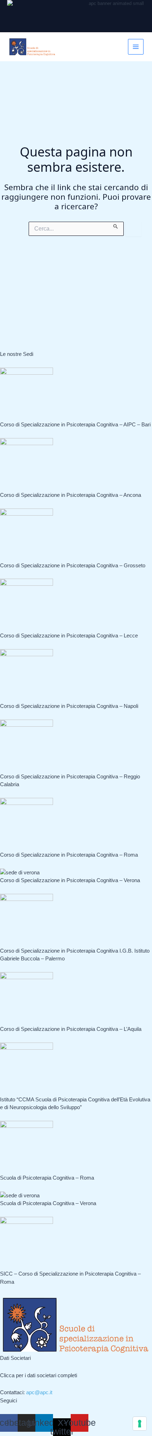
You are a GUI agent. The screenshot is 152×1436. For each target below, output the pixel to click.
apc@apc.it (39, 1392)
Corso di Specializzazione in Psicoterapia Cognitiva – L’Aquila (70, 1029)
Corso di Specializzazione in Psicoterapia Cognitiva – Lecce (69, 635)
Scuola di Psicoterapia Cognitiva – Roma (47, 1178)
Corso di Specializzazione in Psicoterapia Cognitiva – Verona (70, 880)
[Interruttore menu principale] (136, 47)
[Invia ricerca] (115, 225)
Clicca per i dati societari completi (38, 1375)
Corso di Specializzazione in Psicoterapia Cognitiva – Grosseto (72, 565)
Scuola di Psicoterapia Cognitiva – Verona (48, 1203)
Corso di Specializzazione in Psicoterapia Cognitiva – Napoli (69, 706)
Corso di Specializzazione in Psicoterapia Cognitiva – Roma (69, 855)
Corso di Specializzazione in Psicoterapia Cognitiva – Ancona (70, 495)
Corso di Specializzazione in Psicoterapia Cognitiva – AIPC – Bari (75, 424)
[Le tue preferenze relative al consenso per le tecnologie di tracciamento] (139, 1423)
